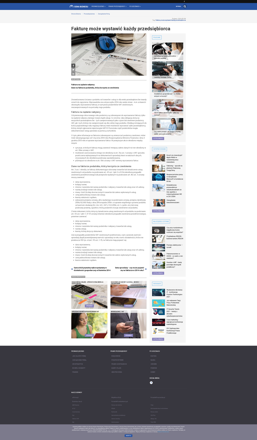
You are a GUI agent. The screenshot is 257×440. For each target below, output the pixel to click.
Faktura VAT (75, 418)
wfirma (178, 6)
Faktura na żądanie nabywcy (83, 85)
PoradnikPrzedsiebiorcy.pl (119, 401)
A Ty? (73, 408)
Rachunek (114, 412)
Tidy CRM (153, 422)
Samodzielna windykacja (118, 415)
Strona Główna (76, 14)
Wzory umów (154, 412)
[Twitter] (73, 70)
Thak (152, 405)
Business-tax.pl (77, 401)
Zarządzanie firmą (104, 14)
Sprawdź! (89, 306)
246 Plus (153, 415)
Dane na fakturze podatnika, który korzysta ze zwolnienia (95, 88)
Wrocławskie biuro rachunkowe (159, 408)
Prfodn (113, 408)
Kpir (73, 422)
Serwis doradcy (115, 418)
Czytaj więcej (158, 138)
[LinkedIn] (73, 74)
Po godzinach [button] (135, 6)
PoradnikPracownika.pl (158, 397)
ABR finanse (75, 405)
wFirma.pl (75, 397)
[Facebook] (73, 66)
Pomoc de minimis (116, 405)
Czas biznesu (76, 412)
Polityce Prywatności (163, 431)
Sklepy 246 (154, 418)
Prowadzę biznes (89, 14)
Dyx (73, 415)
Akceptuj (128, 435)
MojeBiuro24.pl (116, 397)
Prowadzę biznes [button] (98, 6)
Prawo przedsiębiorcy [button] (117, 6)
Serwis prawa (115, 422)
